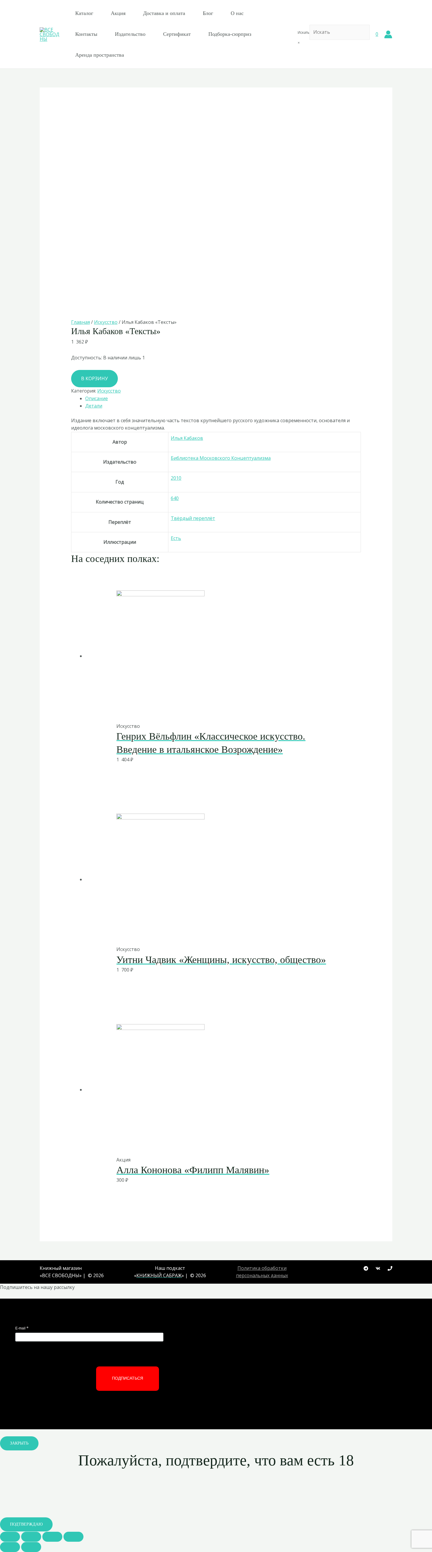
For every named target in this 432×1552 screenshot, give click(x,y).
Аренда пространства (99, 55)
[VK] (378, 1268)
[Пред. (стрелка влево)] (10, 1547)
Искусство (106, 322)
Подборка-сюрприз (229, 34)
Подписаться (127, 1378)
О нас (237, 13)
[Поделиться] (31, 1537)
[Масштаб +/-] (73, 1537)
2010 (176, 478)
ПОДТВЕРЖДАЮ (26, 1524)
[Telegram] (366, 1268)
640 (175, 498)
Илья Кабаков (187, 438)
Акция (118, 13)
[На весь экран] (52, 1537)
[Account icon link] (388, 34)
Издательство (130, 34)
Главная (80, 322)
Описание (96, 398)
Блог (208, 13)
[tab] (223, 399)
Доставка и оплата (164, 13)
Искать (303, 32)
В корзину (94, 378)
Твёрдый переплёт (193, 518)
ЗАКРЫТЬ (19, 1443)
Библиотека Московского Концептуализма (221, 458)
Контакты (86, 34)
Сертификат (177, 34)
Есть (176, 538)
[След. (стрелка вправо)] (31, 1547)
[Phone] (390, 1268)
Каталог (84, 13)
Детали (93, 406)
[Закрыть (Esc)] (10, 1537)
